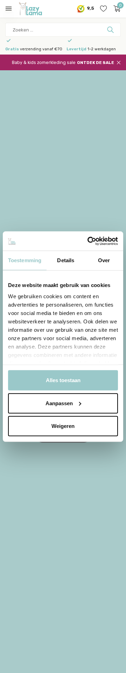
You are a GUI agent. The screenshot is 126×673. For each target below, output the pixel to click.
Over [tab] (104, 260)
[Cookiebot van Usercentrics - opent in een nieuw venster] (89, 240)
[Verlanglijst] (103, 9)
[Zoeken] (111, 29)
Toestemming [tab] (24, 260)
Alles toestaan (63, 380)
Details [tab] (65, 260)
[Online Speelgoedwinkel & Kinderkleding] (37, 9)
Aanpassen (59, 403)
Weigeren (63, 426)
